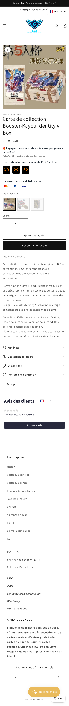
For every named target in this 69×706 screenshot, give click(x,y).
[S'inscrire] (58, 677)
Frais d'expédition (10, 156)
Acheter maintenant (34, 245)
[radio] (9, 204)
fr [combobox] (46, 400)
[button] (4, 26)
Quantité (7, 215)
